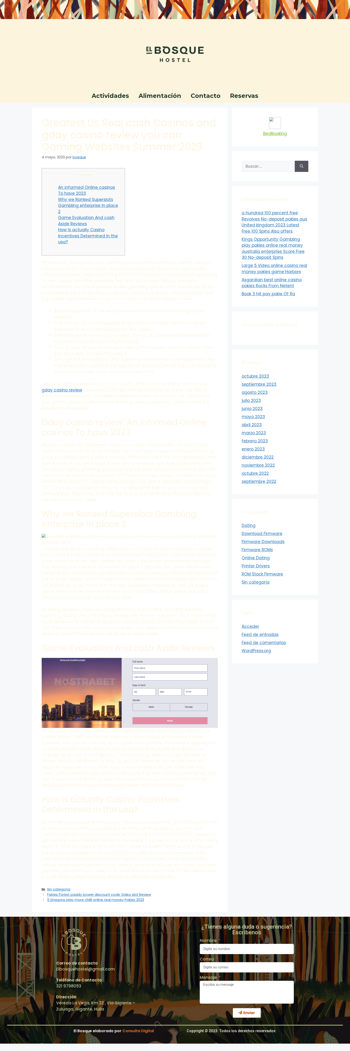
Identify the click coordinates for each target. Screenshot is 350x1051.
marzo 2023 (254, 433)
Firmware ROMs (257, 550)
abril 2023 (252, 425)
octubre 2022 (255, 473)
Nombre (209, 940)
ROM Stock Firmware (262, 574)
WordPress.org (256, 651)
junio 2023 (252, 408)
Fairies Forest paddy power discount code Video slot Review (99, 894)
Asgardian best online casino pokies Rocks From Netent (272, 283)
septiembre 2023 (259, 384)
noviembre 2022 (258, 465)
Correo (207, 959)
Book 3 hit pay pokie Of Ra (268, 294)
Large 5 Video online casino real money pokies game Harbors (274, 269)
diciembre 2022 (258, 457)
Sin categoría (58, 889)
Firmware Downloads (263, 542)
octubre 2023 (255, 376)
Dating (248, 525)
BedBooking (275, 133)
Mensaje (209, 977)
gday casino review (62, 390)
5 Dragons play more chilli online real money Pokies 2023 (95, 899)
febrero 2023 (255, 441)
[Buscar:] (268, 166)
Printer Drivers (256, 566)
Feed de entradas (260, 634)
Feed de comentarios (264, 643)
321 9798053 (68, 986)
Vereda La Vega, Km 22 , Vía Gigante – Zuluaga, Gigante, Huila (95, 1006)
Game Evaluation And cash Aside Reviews (86, 221)
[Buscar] (301, 166)
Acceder (250, 626)
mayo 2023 (253, 417)
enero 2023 (253, 449)
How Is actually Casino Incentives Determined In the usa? (88, 236)
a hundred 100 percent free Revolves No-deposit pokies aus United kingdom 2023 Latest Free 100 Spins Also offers (274, 222)
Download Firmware (262, 533)
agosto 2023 (255, 392)
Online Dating (256, 558)
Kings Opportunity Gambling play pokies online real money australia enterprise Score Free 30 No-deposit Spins (273, 248)
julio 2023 (251, 400)
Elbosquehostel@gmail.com (85, 969)
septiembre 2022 (259, 481)
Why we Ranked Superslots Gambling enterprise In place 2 (88, 206)
